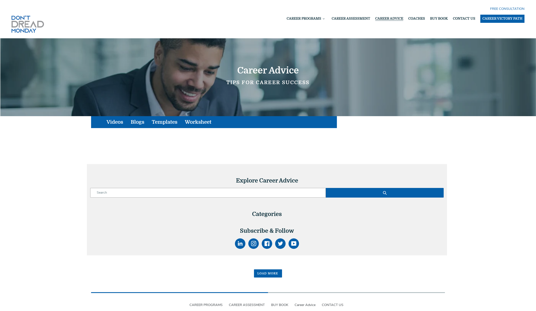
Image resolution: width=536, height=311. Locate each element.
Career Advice (305, 305)
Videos (115, 122)
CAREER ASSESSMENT (247, 305)
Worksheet (198, 122)
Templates (164, 122)
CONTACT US (332, 305)
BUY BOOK (279, 305)
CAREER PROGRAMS (206, 305)
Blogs (137, 122)
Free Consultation (507, 8)
